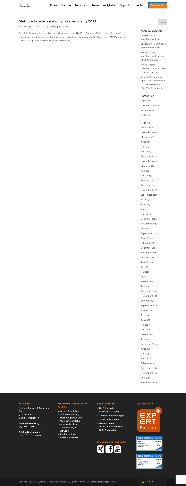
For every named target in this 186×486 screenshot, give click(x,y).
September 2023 (149, 195)
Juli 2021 (145, 267)
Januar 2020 (147, 339)
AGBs (113, 481)
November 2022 (149, 223)
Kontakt (140, 5)
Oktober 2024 (147, 166)
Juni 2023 (145, 204)
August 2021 (147, 262)
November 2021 (149, 252)
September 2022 (149, 233)
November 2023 (149, 190)
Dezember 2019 (149, 344)
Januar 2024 (147, 180)
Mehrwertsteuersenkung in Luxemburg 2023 (57, 21)
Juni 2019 (145, 349)
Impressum (79, 481)
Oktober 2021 (147, 257)
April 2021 (145, 276)
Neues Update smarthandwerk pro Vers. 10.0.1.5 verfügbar (153, 56)
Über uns (66, 5)
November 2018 (149, 373)
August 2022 (147, 238)
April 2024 (146, 170)
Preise (95, 5)
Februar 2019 (147, 363)
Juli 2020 (145, 315)
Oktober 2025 (147, 137)
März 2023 (146, 214)
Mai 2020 (145, 325)
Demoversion (157, 5)
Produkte (80, 5)
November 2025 (149, 132)
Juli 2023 (145, 199)
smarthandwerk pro (150, 105)
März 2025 (146, 151)
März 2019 (146, 358)
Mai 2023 (145, 209)
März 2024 (146, 175)
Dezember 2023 (149, 185)
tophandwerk (61, 26)
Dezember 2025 (149, 127)
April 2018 (146, 377)
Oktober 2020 (147, 300)
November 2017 (149, 382)
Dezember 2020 (149, 291)
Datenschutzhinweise (98, 481)
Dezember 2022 (149, 219)
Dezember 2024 (149, 156)
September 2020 (149, 305)
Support (124, 5)
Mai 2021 (145, 272)
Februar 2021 (147, 281)
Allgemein (146, 100)
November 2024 (149, 161)
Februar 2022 (147, 243)
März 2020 (146, 329)
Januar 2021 (147, 286)
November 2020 (149, 296)
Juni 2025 (145, 142)
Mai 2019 (145, 353)
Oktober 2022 (147, 228)
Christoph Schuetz (31, 26)
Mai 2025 (145, 146)
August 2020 (147, 310)
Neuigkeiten (109, 5)
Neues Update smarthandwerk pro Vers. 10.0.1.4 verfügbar (153, 68)
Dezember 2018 (149, 368)
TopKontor (146, 115)
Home (53, 5)
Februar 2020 (147, 334)
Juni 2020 (145, 320)
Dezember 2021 (149, 248)
